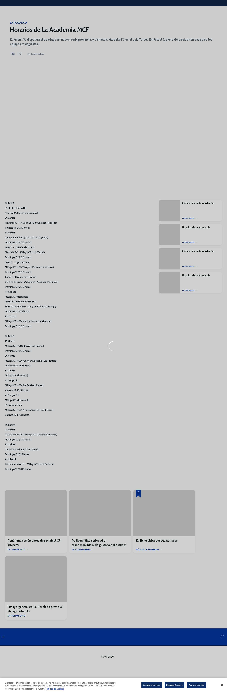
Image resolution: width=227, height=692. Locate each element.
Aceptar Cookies (196, 685)
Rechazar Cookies (174, 685)
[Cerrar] (222, 685)
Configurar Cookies (151, 685)
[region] (113, 685)
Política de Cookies (55, 689)
